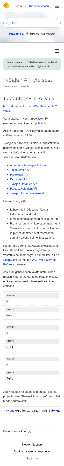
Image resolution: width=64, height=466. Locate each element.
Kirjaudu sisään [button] (39, 6)
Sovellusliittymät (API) (22, 66)
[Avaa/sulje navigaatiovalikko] (57, 6)
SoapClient (10, 259)
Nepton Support (15, 62)
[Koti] (6, 7)
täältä (41, 123)
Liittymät (52, 62)
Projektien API (19, 174)
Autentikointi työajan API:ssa (28, 165)
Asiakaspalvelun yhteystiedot (32, 451)
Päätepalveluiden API (23, 188)
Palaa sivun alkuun (15, 431)
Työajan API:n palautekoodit (27, 193)
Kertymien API (19, 179)
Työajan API (44, 66)
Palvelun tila (16, 33)
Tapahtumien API (20, 170)
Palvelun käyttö (35, 62)
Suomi (19, 6)
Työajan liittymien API (24, 184)
